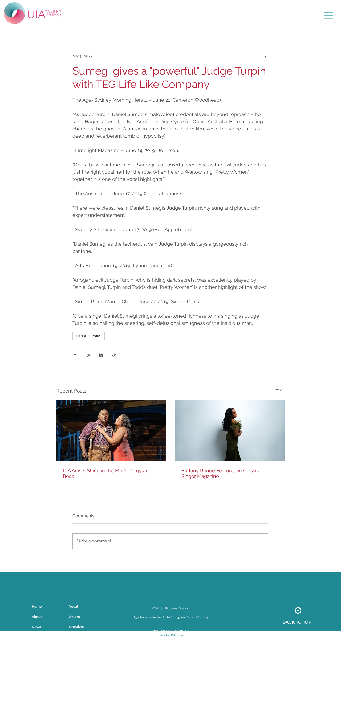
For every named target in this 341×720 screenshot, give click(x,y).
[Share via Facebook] (75, 354)
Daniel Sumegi (88, 336)
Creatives (76, 627)
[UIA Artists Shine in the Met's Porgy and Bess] (111, 430)
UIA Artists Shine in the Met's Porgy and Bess (107, 473)
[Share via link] (114, 354)
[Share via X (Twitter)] (88, 354)
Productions (79, 637)
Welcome (176, 635)
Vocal (73, 607)
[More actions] (265, 56)
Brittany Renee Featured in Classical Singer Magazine (222, 473)
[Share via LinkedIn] (101, 354)
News (36, 627)
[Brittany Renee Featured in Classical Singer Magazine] (230, 430)
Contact (38, 637)
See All (278, 390)
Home (37, 607)
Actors (74, 617)
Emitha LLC (182, 631)
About (37, 617)
